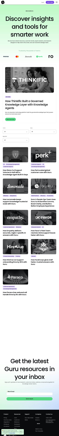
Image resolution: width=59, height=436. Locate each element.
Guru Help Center (29, 417)
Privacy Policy (12, 433)
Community (17, 426)
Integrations (6, 422)
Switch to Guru (38, 429)
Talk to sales (50, 2)
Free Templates (39, 431)
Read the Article (10, 119)
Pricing (5, 417)
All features (6, 424)
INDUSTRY (5, 136)
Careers (37, 417)
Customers (17, 420)
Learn (15, 417)
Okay (21, 431)
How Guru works (8, 420)
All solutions (6, 426)
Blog (15, 428)
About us (37, 420)
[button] (56, 2)
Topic (4, 128)
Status (26, 420)
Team (31, 128)
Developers (17, 424)
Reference (16, 422)
